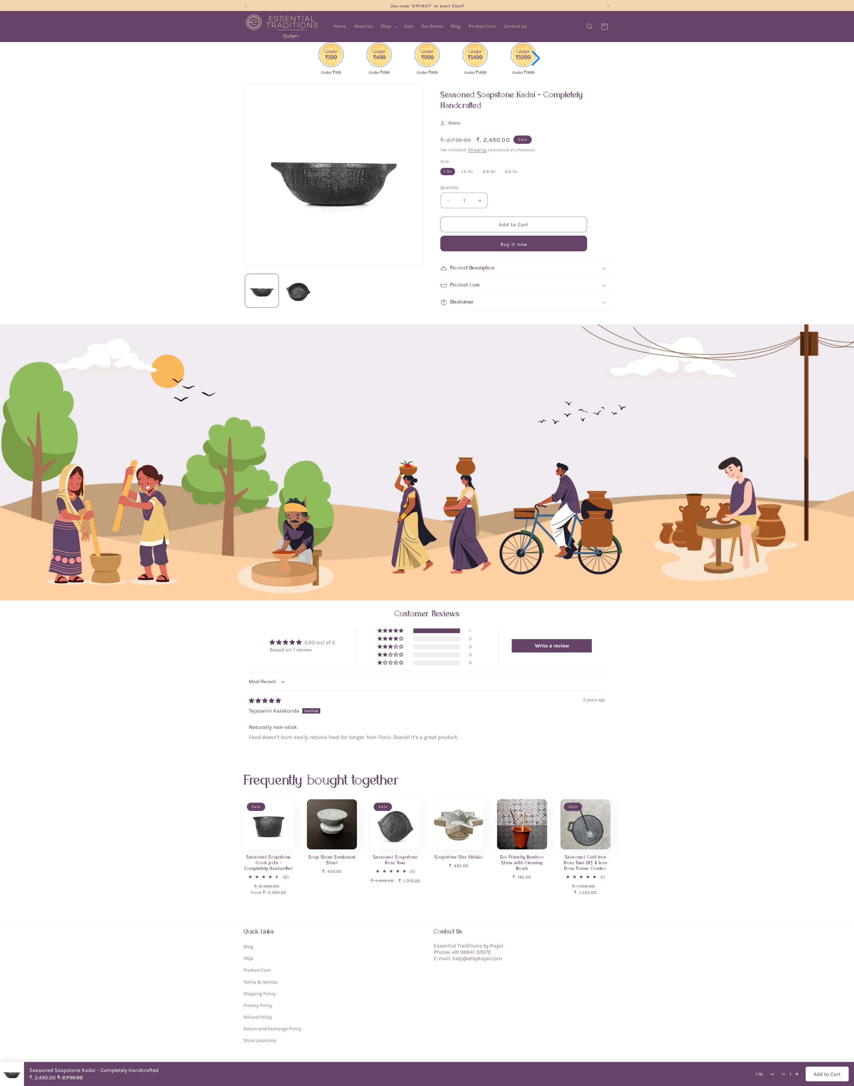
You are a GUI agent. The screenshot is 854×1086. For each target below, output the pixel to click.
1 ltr (448, 171)
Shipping (477, 150)
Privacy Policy (258, 1005)
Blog (248, 946)
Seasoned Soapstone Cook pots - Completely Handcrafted (268, 863)
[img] (265, 701)
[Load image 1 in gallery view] (262, 290)
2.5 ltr (511, 171)
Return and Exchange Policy (273, 1029)
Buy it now (513, 244)
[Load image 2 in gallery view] (298, 290)
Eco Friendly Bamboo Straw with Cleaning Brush (522, 863)
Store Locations (260, 1041)
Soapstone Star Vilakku (458, 857)
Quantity (449, 187)
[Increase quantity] (797, 1074)
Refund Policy (258, 1017)
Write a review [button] (552, 645)
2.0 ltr (489, 171)
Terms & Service (261, 982)
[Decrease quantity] (783, 1074)
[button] (388, 26)
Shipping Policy (260, 994)
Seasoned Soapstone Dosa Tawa (395, 860)
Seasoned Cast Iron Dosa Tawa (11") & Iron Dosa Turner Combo (585, 863)
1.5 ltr (467, 171)
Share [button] (454, 123)
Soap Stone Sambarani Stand (332, 860)
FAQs (249, 959)
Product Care (257, 970)
